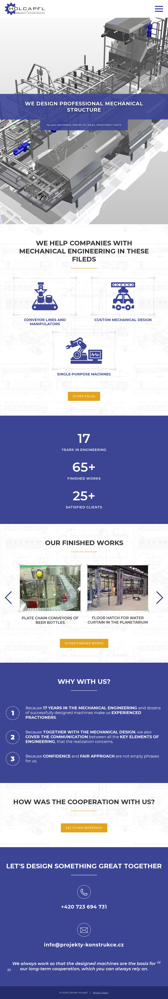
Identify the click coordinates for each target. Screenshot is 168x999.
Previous (159, 597)
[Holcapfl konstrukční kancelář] (25, 9)
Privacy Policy (100, 992)
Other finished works (84, 643)
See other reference (84, 827)
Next (8, 597)
